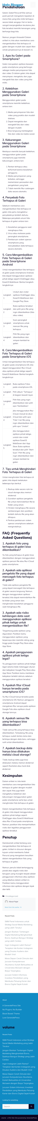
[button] (27, 5)
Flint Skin (12, 1118)
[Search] (31, 1106)
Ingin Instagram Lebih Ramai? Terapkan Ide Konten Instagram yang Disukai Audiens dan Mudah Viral (18, 1067)
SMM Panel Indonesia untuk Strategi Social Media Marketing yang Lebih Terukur (18, 924)
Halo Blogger (12, 5)
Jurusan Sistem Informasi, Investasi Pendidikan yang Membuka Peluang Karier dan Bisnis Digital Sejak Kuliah (18, 1090)
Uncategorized (11, 896)
